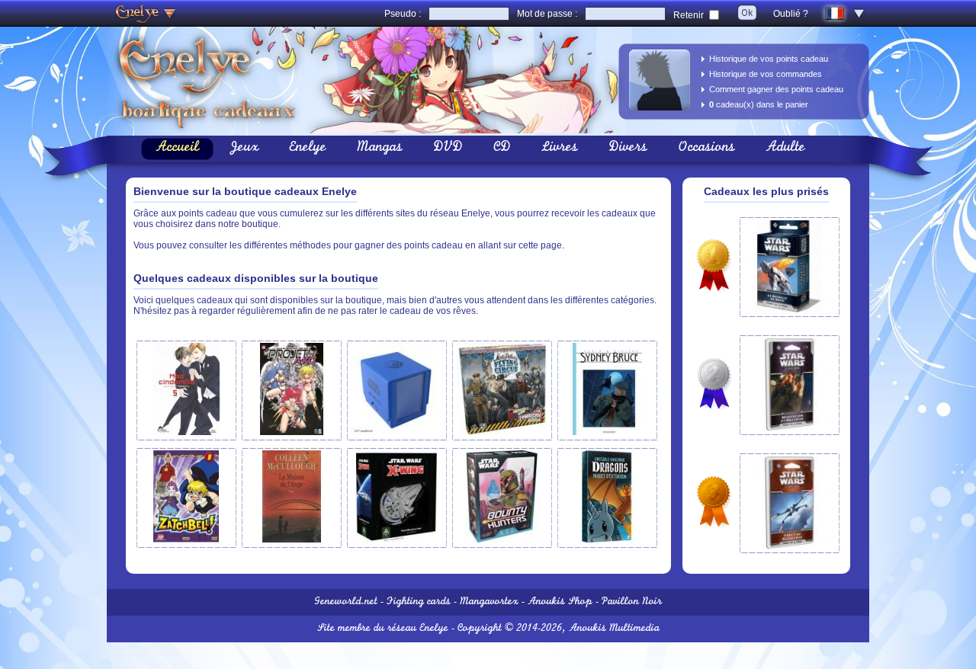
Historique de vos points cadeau (768, 58)
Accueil (177, 148)
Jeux (244, 148)
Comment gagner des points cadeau (776, 89)
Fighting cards (419, 602)
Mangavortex (489, 602)
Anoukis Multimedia (614, 629)
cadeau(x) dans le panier (758, 104)
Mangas (380, 148)
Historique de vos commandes (765, 73)
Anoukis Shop (560, 602)
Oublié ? (790, 13)
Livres (559, 148)
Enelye (307, 148)
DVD (448, 148)
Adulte (785, 148)
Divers (627, 148)
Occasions (706, 148)
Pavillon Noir (632, 602)
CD (502, 148)
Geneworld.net (345, 602)
